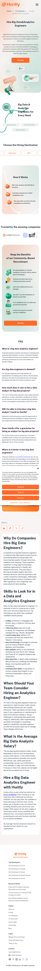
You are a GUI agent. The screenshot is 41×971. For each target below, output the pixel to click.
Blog (10, 928)
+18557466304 (15, 955)
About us (11, 909)
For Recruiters (13, 919)
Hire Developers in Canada (16, 869)
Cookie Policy (14, 502)
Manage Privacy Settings (16, 937)
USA (28, 153)
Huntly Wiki (12, 925)
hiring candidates (9, 795)
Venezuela (12, 153)
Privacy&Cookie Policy (15, 940)
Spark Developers (11, 124)
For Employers (20, 11)
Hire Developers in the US (16, 865)
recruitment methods (22, 457)
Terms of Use (12, 943)
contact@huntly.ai (14, 952)
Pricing (10, 912)
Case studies (12, 922)
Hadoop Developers (30, 124)
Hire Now (20, 60)
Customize (20, 498)
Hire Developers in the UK (16, 878)
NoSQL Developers (20, 130)
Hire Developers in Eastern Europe (19, 875)
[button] (38, 468)
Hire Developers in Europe (16, 872)
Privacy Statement (24, 502)
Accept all (20, 487)
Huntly (9, 11)
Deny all (20, 492)
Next (37, 235)
